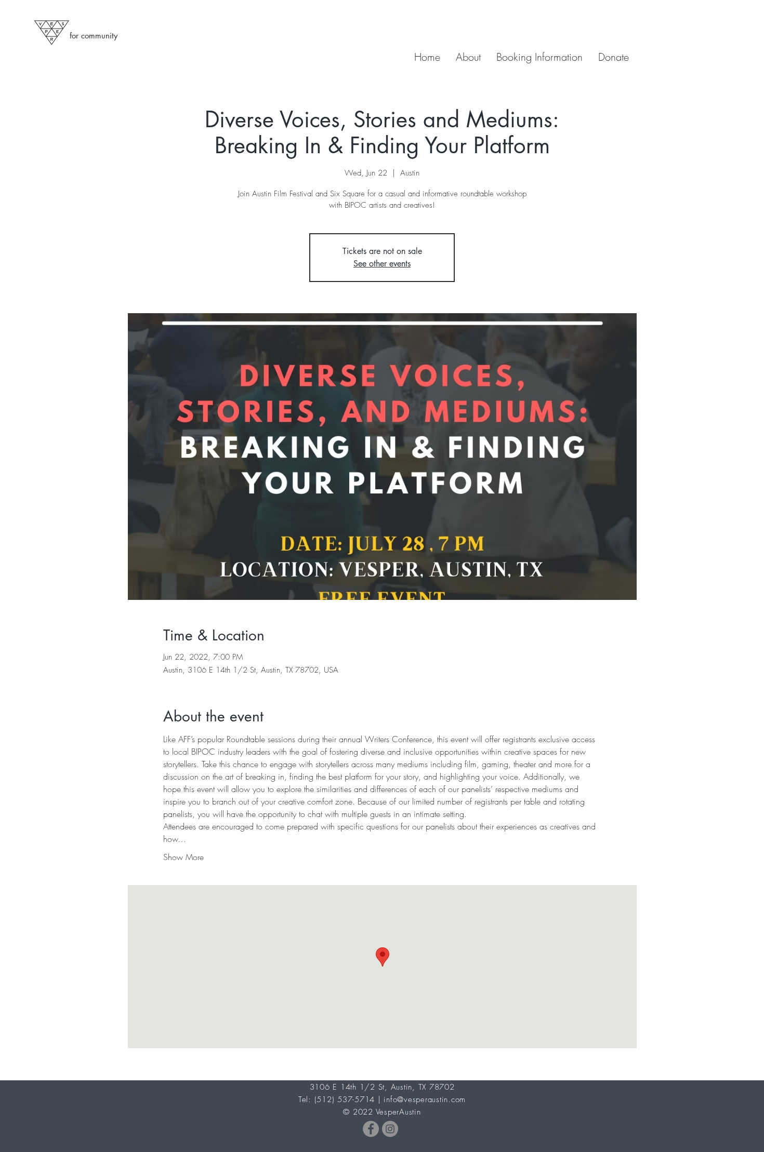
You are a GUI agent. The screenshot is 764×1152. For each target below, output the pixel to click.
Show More (183, 857)
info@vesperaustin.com (425, 1099)
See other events (382, 263)
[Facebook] (371, 1129)
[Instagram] (390, 1129)
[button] (539, 57)
